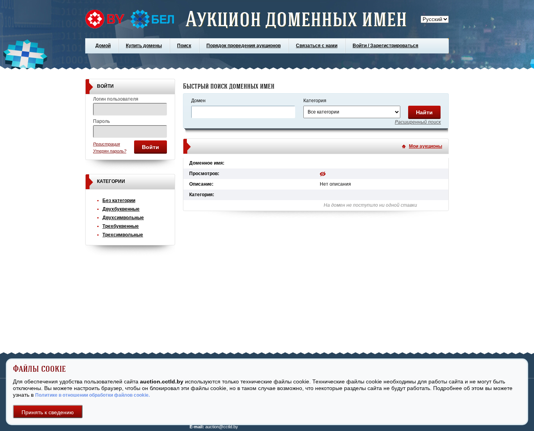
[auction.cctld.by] (129, 19)
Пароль (101, 121)
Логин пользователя (115, 99)
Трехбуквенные (120, 226)
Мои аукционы (425, 146)
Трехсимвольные (122, 235)
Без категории (118, 200)
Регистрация (106, 144)
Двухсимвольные (123, 217)
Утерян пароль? (109, 151)
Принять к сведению (48, 412)
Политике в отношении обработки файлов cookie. (92, 395)
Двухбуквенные (121, 209)
